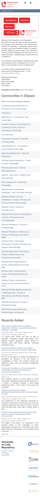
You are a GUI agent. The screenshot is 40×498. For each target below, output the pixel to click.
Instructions (24, 20)
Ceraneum (6, 134)
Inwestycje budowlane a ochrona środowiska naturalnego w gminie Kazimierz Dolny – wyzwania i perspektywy (19, 370)
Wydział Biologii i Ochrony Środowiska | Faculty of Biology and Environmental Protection (16, 199)
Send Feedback (7, 452)
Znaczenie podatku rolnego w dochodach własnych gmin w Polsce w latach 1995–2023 (19, 349)
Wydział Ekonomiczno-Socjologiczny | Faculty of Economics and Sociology (17, 217)
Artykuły (5, 112)
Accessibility (5, 455)
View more (5, 434)
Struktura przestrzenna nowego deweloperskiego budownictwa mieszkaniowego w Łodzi (20, 392)
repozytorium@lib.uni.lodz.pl (11, 73)
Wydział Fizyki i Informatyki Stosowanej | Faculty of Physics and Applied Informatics (16, 244)
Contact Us (5, 451)
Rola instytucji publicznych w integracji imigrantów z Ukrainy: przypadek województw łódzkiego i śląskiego (19, 327)
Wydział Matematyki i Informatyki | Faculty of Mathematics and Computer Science (16, 254)
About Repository (10, 20)
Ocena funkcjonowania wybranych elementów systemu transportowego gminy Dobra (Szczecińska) (19, 414)
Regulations (9, 26)
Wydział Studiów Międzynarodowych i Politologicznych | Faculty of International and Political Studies (16, 292)
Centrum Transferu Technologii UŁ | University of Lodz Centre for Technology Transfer (16, 127)
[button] (25, 2)
